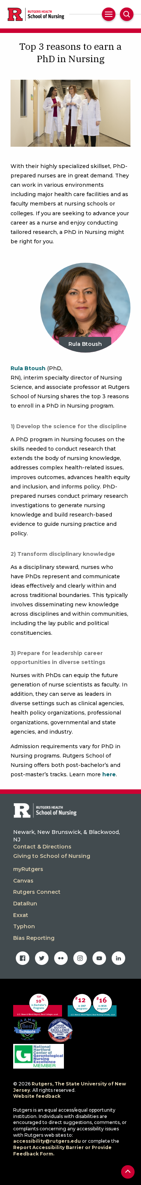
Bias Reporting (34, 938)
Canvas (23, 880)
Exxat (20, 915)
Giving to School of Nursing (51, 856)
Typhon (24, 926)
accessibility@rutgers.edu (47, 1141)
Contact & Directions (42, 846)
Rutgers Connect (37, 892)
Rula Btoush (85, 344)
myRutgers (28, 869)
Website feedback (37, 1096)
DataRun (25, 903)
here (109, 774)
